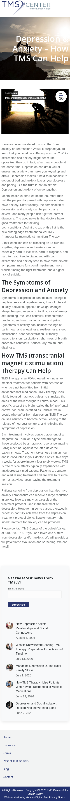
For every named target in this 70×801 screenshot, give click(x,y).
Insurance (9, 745)
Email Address (16, 588)
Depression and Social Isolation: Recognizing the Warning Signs (36, 705)
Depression (11, 93)
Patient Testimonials (16, 761)
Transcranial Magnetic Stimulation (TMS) (25, 98)
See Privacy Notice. (55, 797)
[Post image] (9, 625)
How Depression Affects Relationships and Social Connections (32, 628)
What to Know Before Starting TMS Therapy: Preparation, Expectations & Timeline (39, 649)
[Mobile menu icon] (66, 2)
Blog (6, 769)
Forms (7, 753)
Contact (8, 777)
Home (7, 737)
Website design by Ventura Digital (23, 797)
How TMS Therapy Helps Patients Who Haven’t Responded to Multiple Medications (39, 687)
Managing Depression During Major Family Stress (38, 668)
